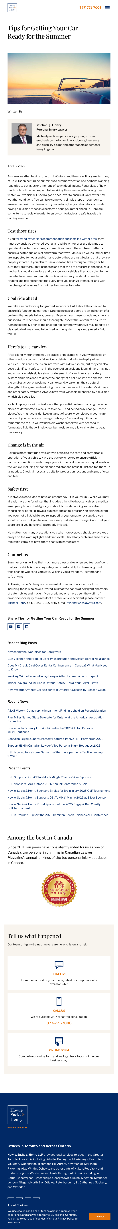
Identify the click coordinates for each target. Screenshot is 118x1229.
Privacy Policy (66, 1218)
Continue (99, 1216)
